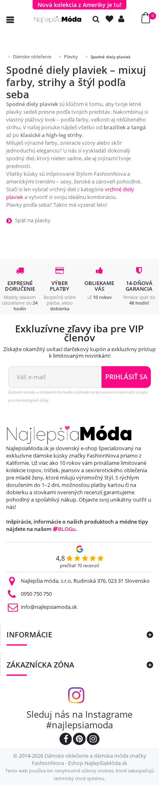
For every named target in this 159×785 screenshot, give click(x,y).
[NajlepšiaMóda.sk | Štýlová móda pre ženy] (57, 19)
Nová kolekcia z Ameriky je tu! (79, 5)
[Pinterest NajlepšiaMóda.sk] (79, 740)
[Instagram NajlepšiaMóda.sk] (93, 740)
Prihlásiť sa (126, 376)
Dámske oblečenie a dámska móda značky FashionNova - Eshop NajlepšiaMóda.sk (89, 759)
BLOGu (66, 529)
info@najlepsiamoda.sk (49, 606)
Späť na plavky (33, 220)
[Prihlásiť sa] (123, 19)
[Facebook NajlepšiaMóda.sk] (66, 740)
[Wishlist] (111, 19)
